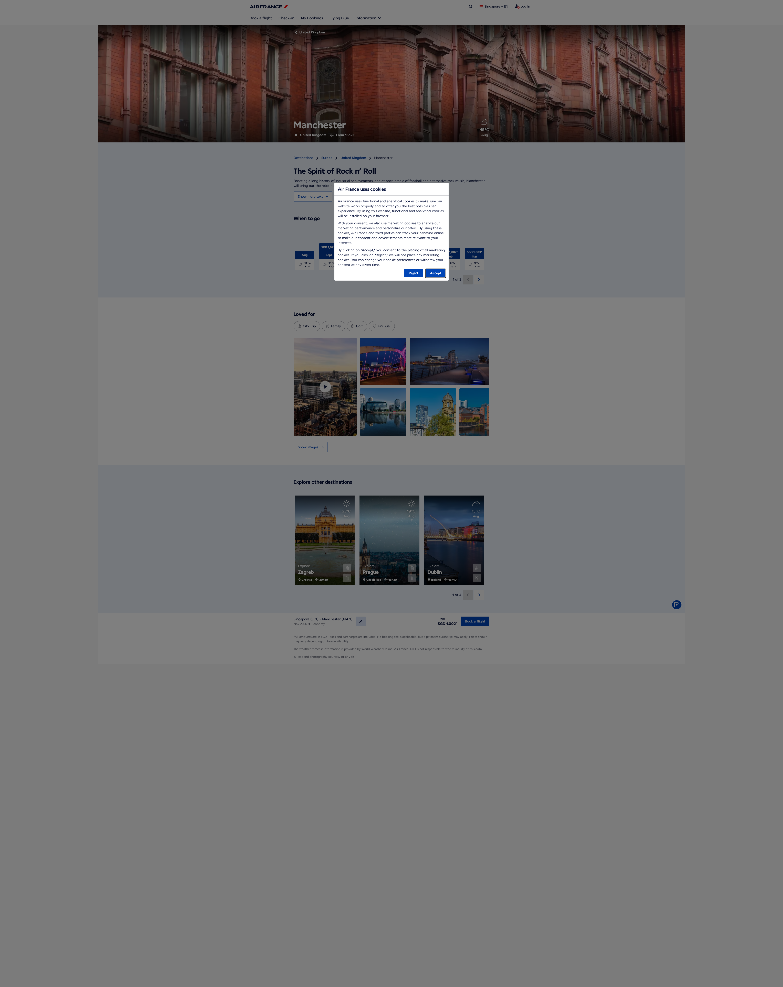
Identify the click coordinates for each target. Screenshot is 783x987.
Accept (435, 273)
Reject (413, 273)
